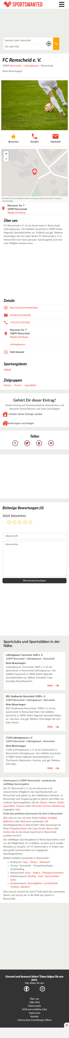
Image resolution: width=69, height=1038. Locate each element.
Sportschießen (52, 876)
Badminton (8, 821)
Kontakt (34, 1016)
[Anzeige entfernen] (66, 1025)
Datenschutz (34, 1006)
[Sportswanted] (26, 4)
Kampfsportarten (18, 828)
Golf (40, 876)
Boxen (50, 828)
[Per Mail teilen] (50, 443)
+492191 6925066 (20, 322)
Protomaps (57, 198)
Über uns (34, 999)
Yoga (25, 862)
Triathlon (14, 887)
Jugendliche (30, 385)
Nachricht (56, 142)
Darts (13, 880)
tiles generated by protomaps (42, 198)
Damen (7, 385)
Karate (41, 828)
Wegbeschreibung (16, 213)
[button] (34, 171)
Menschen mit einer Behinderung (48, 806)
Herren (17, 385)
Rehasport (45, 862)
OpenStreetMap (7, 201)
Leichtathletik (51, 883)
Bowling (32, 876)
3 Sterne (19, 522)
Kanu (28, 873)
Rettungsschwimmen (53, 873)
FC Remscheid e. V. (21, 60)
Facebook (26, 989)
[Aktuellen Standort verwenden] (49, 44)
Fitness (33, 862)
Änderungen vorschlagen (20, 423)
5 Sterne (30, 522)
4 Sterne (25, 522)
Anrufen (34, 142)
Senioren (20, 806)
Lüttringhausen (31, 66)
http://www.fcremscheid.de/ (24, 308)
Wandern (25, 887)
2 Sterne (14, 522)
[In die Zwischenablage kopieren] (39, 443)
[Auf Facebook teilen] (15, 443)
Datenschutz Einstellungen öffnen (35, 1020)
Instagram (42, 989)
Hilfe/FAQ (34, 1002)
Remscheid (15, 66)
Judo (34, 828)
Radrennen (26, 821)
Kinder (60, 802)
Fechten (7, 832)
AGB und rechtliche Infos (34, 1009)
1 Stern (9, 522)
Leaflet (6, 198)
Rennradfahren (35, 883)
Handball (52, 818)
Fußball (7, 370)
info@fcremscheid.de (20, 315)
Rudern (36, 873)
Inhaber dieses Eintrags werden (25, 414)
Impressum (34, 1013)
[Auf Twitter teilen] (27, 443)
